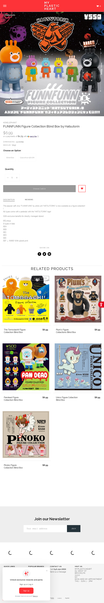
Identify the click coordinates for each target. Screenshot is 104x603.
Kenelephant (10, 123)
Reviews (29, 200)
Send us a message (58, 572)
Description (9, 200)
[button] (44, 136)
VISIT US (78, 566)
